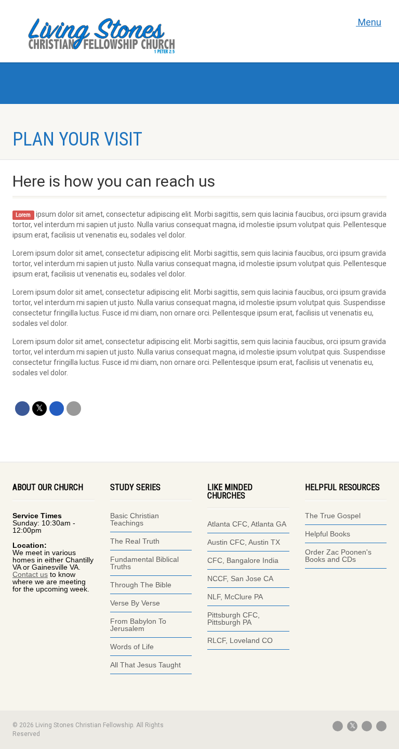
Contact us (30, 574)
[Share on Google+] (56, 408)
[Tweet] (39, 408)
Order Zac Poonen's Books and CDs (338, 555)
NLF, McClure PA (235, 596)
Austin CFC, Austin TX (243, 542)
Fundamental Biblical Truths (144, 563)
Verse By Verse (135, 603)
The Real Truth (134, 541)
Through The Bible (140, 584)
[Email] (73, 408)
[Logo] (121, 34)
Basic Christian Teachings (134, 519)
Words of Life (132, 646)
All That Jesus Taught (145, 664)
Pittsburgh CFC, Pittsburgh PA (233, 618)
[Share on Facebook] (22, 408)
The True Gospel (334, 515)
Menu (368, 22)
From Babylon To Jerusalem (138, 624)
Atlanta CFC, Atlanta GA (246, 524)
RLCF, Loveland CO (240, 640)
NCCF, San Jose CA (240, 578)
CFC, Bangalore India (242, 560)
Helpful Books (327, 533)
